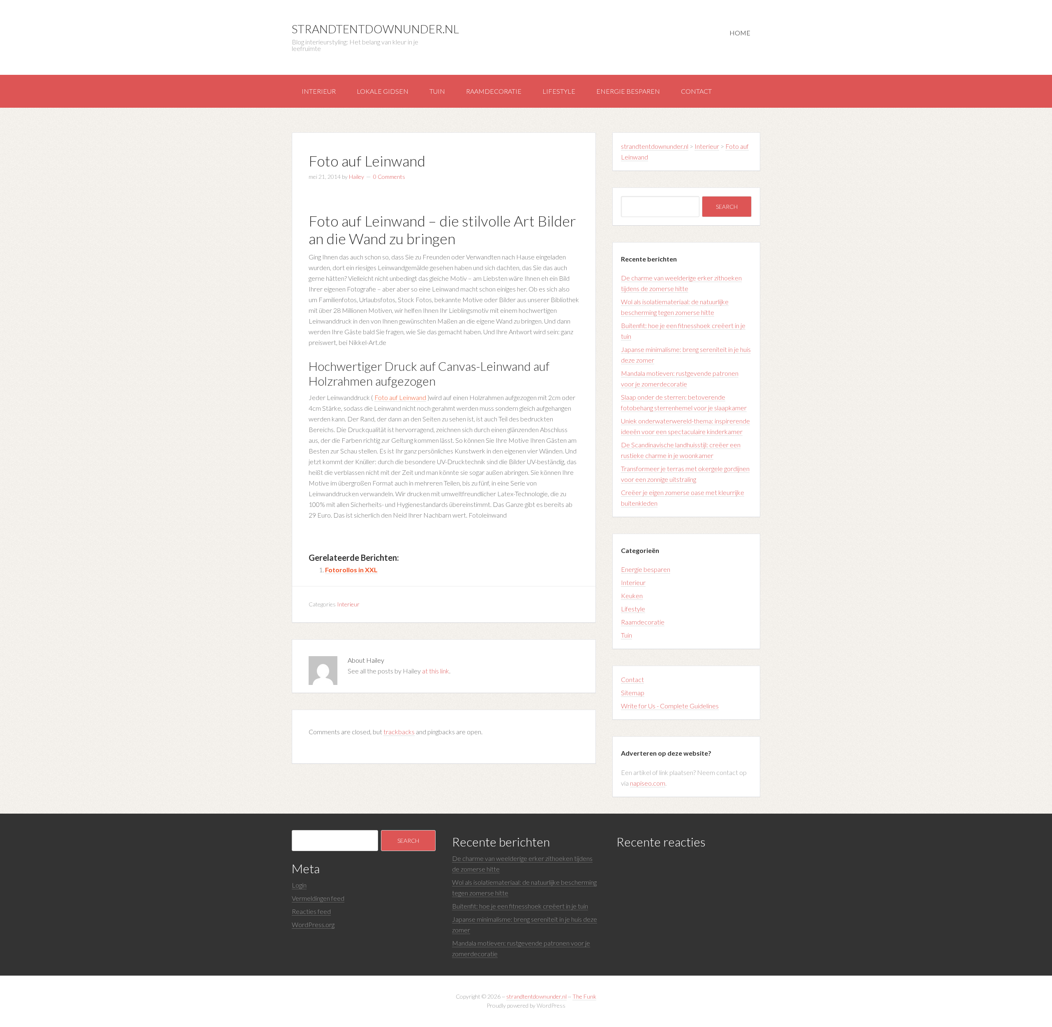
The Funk (584, 996)
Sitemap (632, 692)
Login (299, 885)
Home (739, 33)
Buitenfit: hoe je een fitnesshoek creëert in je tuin (520, 906)
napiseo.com (647, 783)
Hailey (356, 176)
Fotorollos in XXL (351, 570)
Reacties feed (311, 911)
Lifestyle (558, 91)
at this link (435, 671)
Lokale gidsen (382, 91)
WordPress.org (313, 924)
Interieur (319, 91)
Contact (696, 91)
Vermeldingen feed (318, 898)
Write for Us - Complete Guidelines (670, 706)
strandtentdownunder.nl (375, 29)
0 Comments (389, 176)
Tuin (437, 91)
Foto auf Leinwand (400, 397)
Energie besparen (628, 91)
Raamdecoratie (493, 91)
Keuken (632, 595)
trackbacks (399, 732)
